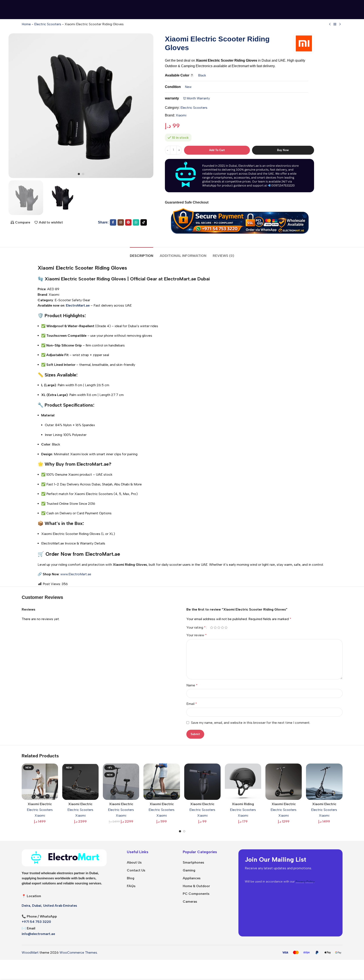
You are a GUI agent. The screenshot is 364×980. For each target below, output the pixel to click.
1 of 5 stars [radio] (212, 627)
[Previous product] (329, 24)
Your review (196, 635)
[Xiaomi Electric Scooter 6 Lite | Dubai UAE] (40, 782)
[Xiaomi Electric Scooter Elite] (161, 782)
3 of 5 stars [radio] (219, 627)
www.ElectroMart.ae (75, 574)
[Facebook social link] (113, 222)
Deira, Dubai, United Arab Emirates (49, 906)
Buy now (283, 150)
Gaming (189, 870)
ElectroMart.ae (180, 279)
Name (192, 685)
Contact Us (136, 870)
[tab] (141, 253)
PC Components (196, 894)
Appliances (192, 878)
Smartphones (193, 862)
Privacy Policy (305, 881)
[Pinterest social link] (128, 222)
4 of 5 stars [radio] (222, 627)
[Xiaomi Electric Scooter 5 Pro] (324, 782)
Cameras (190, 901)
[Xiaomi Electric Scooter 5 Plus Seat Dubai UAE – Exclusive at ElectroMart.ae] (121, 782)
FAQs (131, 886)
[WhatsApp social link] (136, 222)
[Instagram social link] (121, 222)
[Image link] (64, 858)
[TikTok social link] (143, 222)
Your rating (196, 627)
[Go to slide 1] (79, 174)
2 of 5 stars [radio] (215, 627)
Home (26, 24)
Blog (130, 878)
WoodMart (30, 952)
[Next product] (340, 24)
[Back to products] (334, 24)
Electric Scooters (47, 24)
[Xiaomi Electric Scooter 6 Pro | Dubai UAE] (80, 782)
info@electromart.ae (38, 934)
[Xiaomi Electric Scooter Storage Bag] (202, 782)
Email (191, 704)
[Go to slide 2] (83, 174)
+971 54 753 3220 (36, 922)
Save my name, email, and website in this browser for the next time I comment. (250, 723)
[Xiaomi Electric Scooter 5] (283, 782)
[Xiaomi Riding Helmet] (243, 782)
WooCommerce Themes (78, 952)
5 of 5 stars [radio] (226, 627)
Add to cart (217, 150)
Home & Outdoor (196, 886)
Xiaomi (181, 115)
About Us (134, 862)
